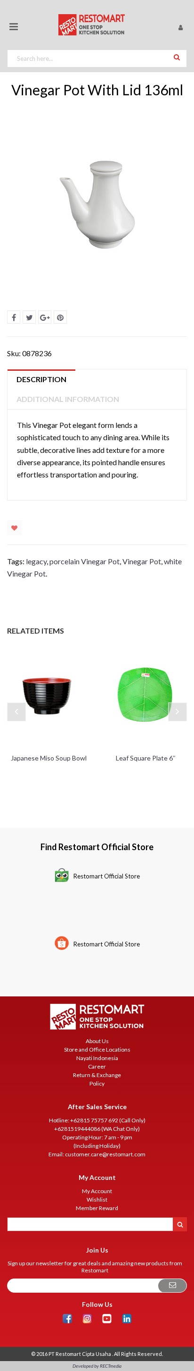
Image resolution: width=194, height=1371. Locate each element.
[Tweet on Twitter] (29, 317)
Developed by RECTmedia (97, 1366)
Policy (97, 1083)
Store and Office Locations (97, 1049)
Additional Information (67, 398)
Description (41, 379)
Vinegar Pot (141, 561)
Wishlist (14, 527)
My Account (97, 1191)
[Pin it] (60, 317)
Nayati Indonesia (97, 1058)
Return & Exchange (97, 1074)
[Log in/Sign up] (180, 26)
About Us (97, 1041)
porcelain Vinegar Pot (84, 561)
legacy (36, 561)
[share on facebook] (13, 317)
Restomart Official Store (106, 876)
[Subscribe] (172, 1286)
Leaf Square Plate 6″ (146, 758)
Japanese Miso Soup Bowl (49, 758)
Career (97, 1066)
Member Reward (97, 1208)
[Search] (177, 57)
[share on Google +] (44, 317)
